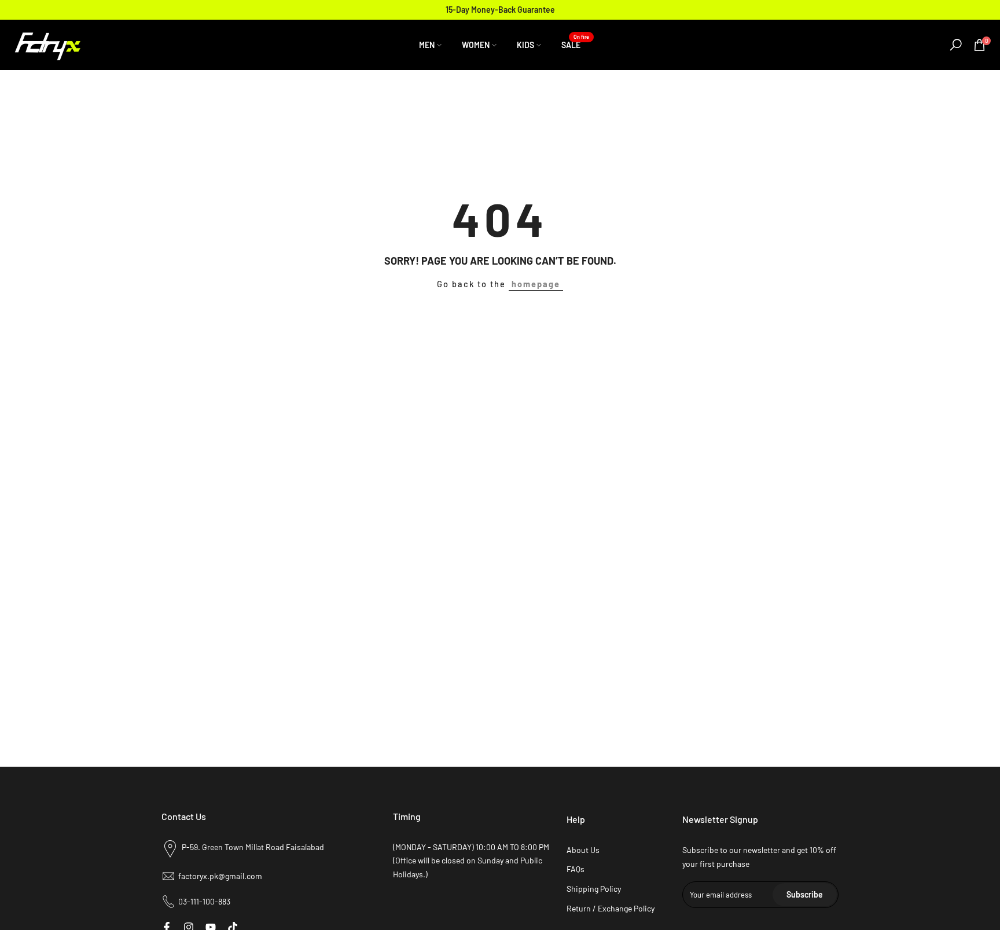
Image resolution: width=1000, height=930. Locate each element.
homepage (536, 284)
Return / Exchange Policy (611, 908)
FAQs (575, 869)
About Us (583, 850)
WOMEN (476, 45)
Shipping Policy (594, 889)
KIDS (525, 45)
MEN (427, 45)
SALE (575, 44)
